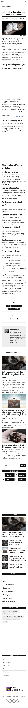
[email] (18, 319)
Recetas (6, 672)
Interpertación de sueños (14, 308)
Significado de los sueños (16, 306)
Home (4, 5)
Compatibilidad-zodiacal (9, 602)
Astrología (8, 5)
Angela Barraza (13, 18)
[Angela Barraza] (11, 343)
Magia (13, 5)
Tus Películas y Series (10, 665)
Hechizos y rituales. (9, 585)
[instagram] (23, 18)
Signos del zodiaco (7, 598)
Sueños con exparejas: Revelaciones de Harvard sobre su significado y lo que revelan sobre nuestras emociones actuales (13, 375)
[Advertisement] (14, 84)
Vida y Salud (7, 662)
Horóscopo (5, 611)
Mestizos (6, 659)
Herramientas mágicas (7, 619)
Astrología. (6, 578)
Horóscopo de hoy (6, 614)
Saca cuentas (8, 669)
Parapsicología (19, 5)
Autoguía (6, 675)
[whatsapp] (15, 319)
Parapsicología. (7, 588)
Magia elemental (16, 611)
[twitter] (21, 18)
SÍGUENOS (9, 475)
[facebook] (20, 18)
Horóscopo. (6, 595)
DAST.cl (16, 695)
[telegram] (25, 18)
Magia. (5, 581)
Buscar (23, 465)
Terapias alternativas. (8, 591)
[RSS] (22, 701)
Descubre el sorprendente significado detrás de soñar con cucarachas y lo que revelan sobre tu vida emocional (13, 447)
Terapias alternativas (6, 6)
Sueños (8, 306)
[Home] (14, 689)
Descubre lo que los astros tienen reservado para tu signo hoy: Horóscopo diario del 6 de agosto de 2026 (17, 559)
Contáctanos (21, 696)
